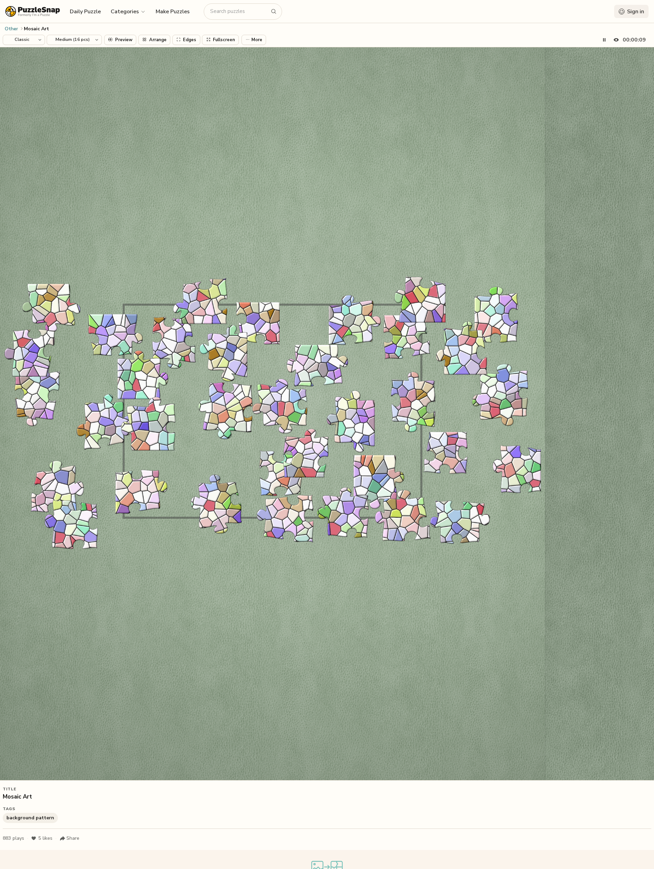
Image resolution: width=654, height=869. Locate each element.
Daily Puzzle (85, 11)
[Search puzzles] (273, 11)
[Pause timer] (604, 39)
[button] (128, 11)
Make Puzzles (173, 11)
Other (11, 29)
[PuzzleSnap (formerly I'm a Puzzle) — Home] (32, 11)
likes (45, 838)
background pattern (30, 818)
